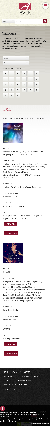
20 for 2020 (7, 271)
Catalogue (16, 372)
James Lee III (8, 295)
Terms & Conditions (22, 380)
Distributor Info (22, 376)
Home (6, 372)
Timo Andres (8, 177)
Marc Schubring (37, 166)
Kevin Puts (25, 166)
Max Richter (20, 169)
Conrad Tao (41, 163)
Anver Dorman (9, 284)
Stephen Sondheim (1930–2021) (16, 174)
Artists (27, 372)
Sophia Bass (21, 297)
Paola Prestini (8, 172)
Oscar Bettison (9, 297)
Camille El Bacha (10, 286)
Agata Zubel (25, 281)
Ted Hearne (35, 174)
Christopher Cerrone (27, 163)
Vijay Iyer (29, 300)
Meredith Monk (32, 169)
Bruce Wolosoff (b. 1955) (26, 284)
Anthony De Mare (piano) (13, 187)
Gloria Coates (8, 292)
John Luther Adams (23, 295)
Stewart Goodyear (34, 297)
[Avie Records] (26, 9)
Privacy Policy (10, 385)
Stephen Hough (21, 172)
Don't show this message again (39, 423)
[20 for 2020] (13, 253)
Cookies (7, 380)
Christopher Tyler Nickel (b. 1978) (17, 289)
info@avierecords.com (11, 390)
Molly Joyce (37, 295)
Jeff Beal (6, 166)
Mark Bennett (8, 169)
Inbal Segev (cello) (10, 310)
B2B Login (23, 385)
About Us (8, 376)
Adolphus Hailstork (11, 281)
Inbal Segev (36, 292)
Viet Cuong (19, 300)
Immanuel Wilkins (22, 292)
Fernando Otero (38, 289)
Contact (36, 376)
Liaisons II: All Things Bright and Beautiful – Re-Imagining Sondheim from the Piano (23, 153)
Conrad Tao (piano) (33, 187)
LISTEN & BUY (11, 233)
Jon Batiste (15, 166)
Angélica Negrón (38, 281)
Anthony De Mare (10, 163)
